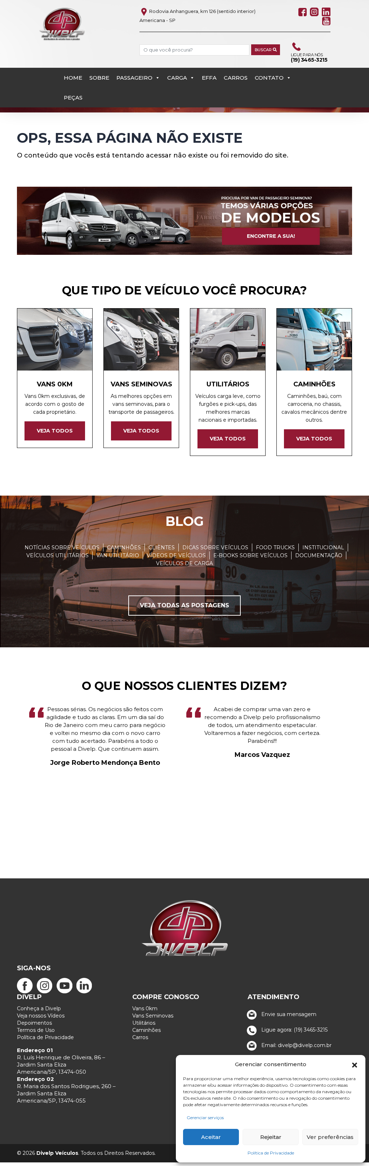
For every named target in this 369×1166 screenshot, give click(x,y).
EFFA (209, 77)
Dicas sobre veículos (215, 547)
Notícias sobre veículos (62, 547)
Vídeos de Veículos (176, 555)
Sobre (99, 77)
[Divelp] (62, 24)
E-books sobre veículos (250, 555)
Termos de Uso (36, 1030)
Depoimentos (34, 1023)
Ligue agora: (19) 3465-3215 (294, 1030)
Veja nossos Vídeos (41, 1015)
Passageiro (134, 77)
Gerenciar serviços (205, 1117)
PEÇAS (73, 97)
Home (73, 77)
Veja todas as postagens (184, 605)
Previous (7, 767)
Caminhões (124, 547)
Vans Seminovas (152, 1015)
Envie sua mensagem (288, 1014)
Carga (177, 77)
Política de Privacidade (271, 1153)
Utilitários (143, 1023)
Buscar (264, 49)
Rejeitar (270, 1137)
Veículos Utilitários (57, 555)
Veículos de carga (184, 563)
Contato (269, 77)
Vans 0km (144, 1008)
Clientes (161, 547)
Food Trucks (275, 547)
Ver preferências (330, 1137)
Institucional (323, 547)
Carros (236, 77)
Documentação (318, 555)
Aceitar (211, 1137)
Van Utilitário (117, 555)
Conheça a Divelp (39, 1008)
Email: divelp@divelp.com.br (296, 1045)
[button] (354, 1064)
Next (361, 767)
